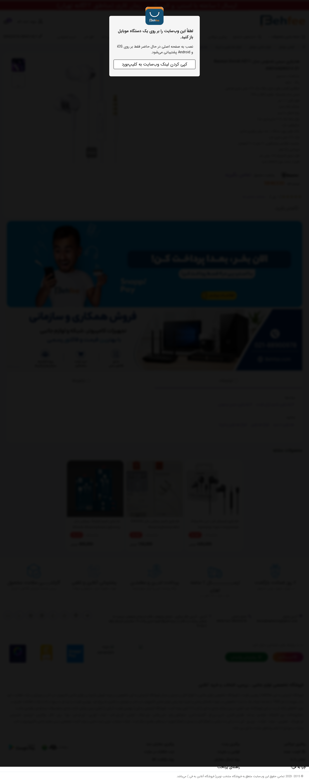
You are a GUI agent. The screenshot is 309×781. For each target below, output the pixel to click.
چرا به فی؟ (298, 767)
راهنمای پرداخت (228, 767)
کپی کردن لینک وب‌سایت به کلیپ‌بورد (154, 64)
